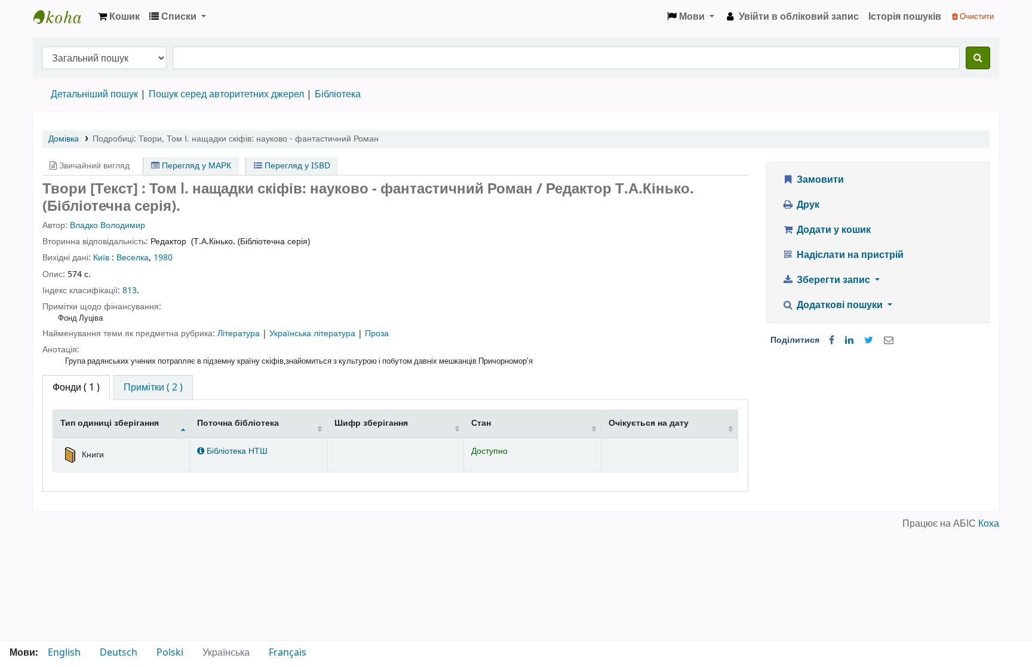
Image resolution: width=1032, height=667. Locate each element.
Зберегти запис (833, 280)
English (64, 653)
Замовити (819, 180)
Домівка (63, 139)
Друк (806, 205)
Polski (169, 653)
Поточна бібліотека (238, 423)
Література (239, 333)
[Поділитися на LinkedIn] (849, 340)
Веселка (132, 257)
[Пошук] (978, 58)
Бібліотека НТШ (236, 451)
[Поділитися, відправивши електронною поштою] (889, 340)
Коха (988, 524)
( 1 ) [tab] (76, 387)
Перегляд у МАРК (195, 165)
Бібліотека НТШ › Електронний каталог (63, 17)
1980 (163, 257)
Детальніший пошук (94, 94)
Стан (481, 423)
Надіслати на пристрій (849, 255)
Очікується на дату (649, 423)
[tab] (153, 387)
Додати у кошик (832, 230)
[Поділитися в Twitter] (869, 340)
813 (129, 290)
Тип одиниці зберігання (109, 423)
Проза (377, 333)
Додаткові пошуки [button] (839, 305)
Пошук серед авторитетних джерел (226, 94)
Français (287, 653)
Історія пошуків (904, 17)
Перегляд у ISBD (296, 165)
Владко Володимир (107, 225)
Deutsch (118, 653)
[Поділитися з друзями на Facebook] (832, 340)
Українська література (313, 333)
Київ (101, 257)
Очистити (976, 16)
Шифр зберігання (371, 423)
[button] (119, 17)
